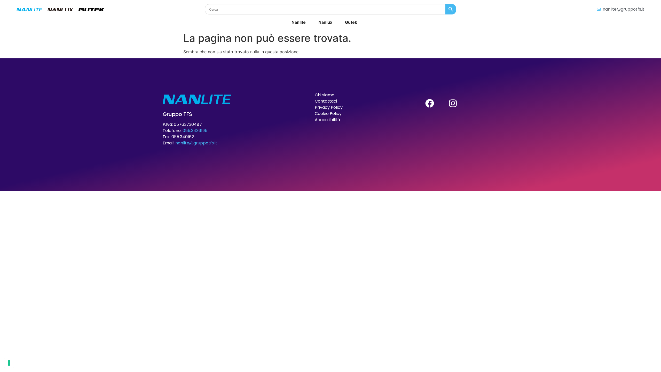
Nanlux (325, 22)
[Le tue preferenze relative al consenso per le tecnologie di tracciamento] (9, 363)
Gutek (351, 22)
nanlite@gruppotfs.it (196, 143)
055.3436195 (195, 131)
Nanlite (299, 22)
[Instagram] (453, 103)
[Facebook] (429, 103)
